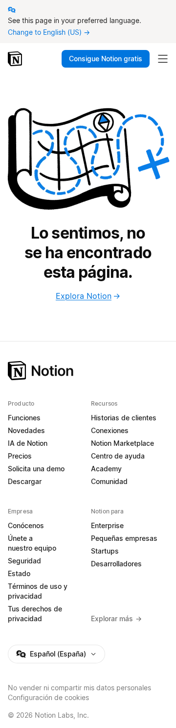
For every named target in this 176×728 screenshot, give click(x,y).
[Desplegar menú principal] (163, 59)
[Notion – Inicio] (16, 58)
